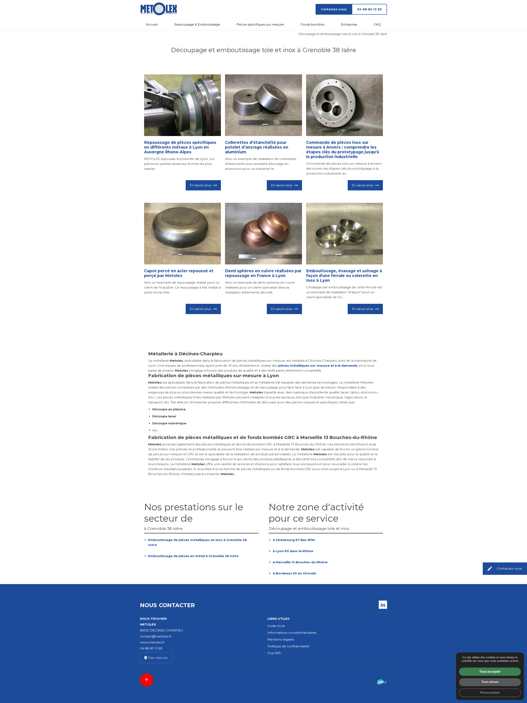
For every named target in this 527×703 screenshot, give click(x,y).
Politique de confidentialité (288, 646)
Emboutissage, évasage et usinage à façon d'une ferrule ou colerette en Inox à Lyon (344, 276)
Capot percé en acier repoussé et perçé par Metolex (178, 273)
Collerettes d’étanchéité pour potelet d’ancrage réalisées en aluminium (256, 147)
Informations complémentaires (291, 633)
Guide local (276, 626)
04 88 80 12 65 (369, 9)
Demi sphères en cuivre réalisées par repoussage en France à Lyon (263, 273)
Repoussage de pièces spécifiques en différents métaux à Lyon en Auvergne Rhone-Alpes (180, 147)
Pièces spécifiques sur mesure (260, 24)
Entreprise (349, 24)
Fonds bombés (312, 24)
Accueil (152, 24)
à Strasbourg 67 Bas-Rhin (294, 540)
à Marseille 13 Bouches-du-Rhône (300, 562)
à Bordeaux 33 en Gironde (294, 573)
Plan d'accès (158, 658)
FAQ (377, 24)
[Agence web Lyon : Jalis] (382, 681)
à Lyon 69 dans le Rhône (293, 551)
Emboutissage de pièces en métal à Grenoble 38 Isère (193, 556)
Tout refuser (490, 681)
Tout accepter (490, 671)
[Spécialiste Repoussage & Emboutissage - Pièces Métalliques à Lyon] (158, 9)
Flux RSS (274, 653)
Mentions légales (280, 639)
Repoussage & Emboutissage (197, 24)
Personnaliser (490, 692)
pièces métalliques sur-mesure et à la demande (317, 365)
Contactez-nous (333, 9)
